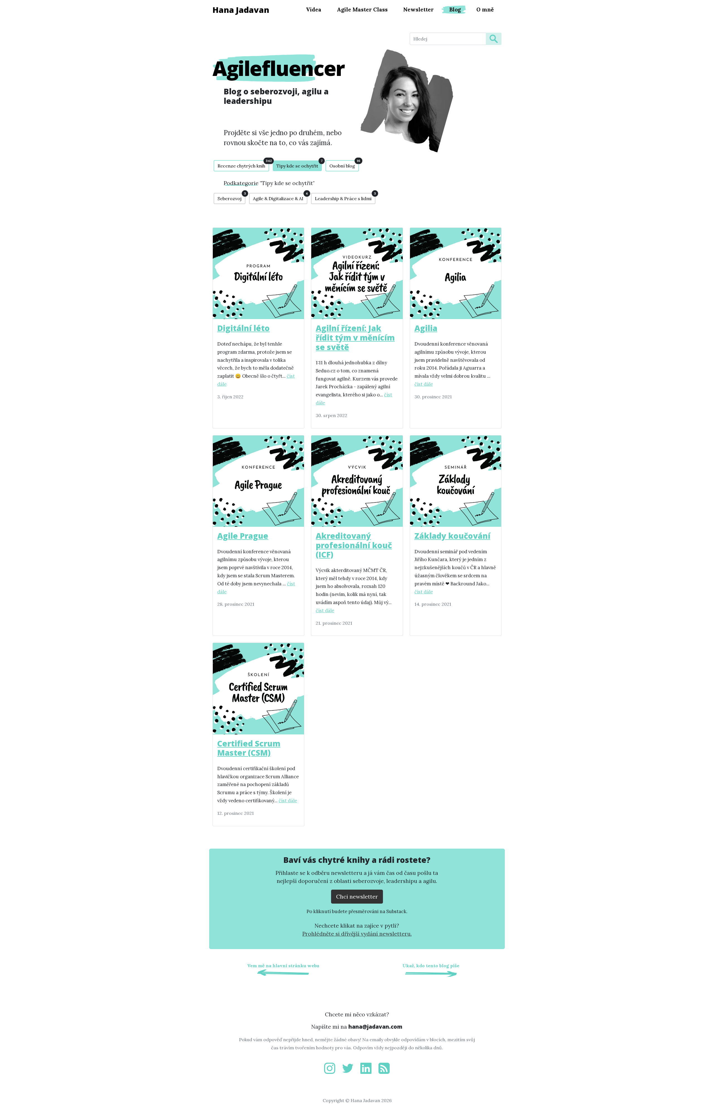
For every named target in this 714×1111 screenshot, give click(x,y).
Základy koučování (452, 535)
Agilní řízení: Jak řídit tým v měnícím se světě (355, 337)
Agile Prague (242, 535)
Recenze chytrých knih (243, 164)
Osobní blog (344, 164)
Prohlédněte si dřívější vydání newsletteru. (357, 933)
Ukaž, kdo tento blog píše (430, 965)
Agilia (425, 328)
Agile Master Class (362, 9)
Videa (313, 9)
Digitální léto (243, 328)
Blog (455, 9)
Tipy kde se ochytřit (299, 165)
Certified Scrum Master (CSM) (248, 748)
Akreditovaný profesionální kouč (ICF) (354, 545)
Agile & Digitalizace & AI (280, 197)
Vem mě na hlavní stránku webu (283, 965)
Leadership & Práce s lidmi (345, 197)
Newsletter (418, 9)
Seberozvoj (231, 197)
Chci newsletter (357, 896)
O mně (485, 9)
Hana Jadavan (241, 9)
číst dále (423, 384)
